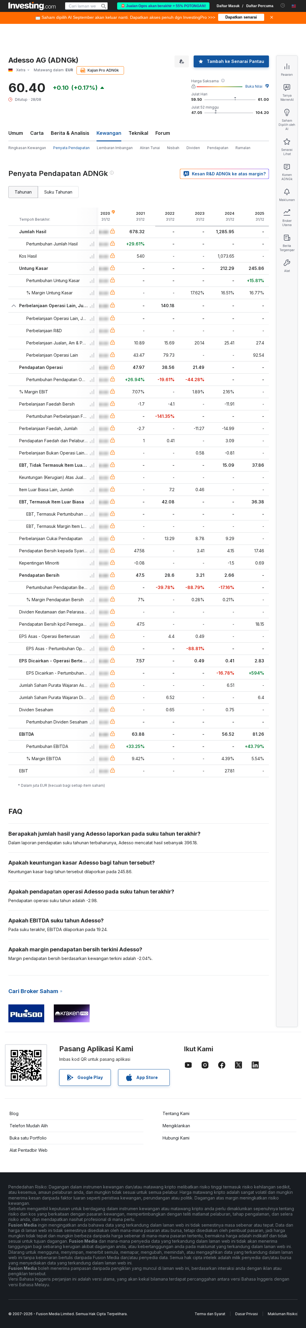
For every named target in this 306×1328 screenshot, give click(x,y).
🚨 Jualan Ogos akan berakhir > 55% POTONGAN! (163, 6)
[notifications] (282, 5)
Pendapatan (217, 148)
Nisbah (173, 148)
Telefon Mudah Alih (29, 1125)
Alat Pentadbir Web (29, 1150)
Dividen (193, 148)
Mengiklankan (176, 1125)
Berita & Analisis (70, 133)
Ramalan (242, 148)
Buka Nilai (253, 86)
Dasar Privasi (246, 1314)
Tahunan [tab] (23, 191)
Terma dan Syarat (210, 1314)
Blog (14, 1113)
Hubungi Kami (176, 1137)
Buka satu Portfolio (28, 1137)
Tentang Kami (176, 1113)
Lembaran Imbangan (115, 148)
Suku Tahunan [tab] (58, 191)
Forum (162, 133)
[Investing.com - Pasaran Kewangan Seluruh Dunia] (32, 6)
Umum (15, 133)
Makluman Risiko (282, 1314)
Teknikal (138, 133)
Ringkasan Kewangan (27, 148)
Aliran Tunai (150, 148)
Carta (37, 133)
